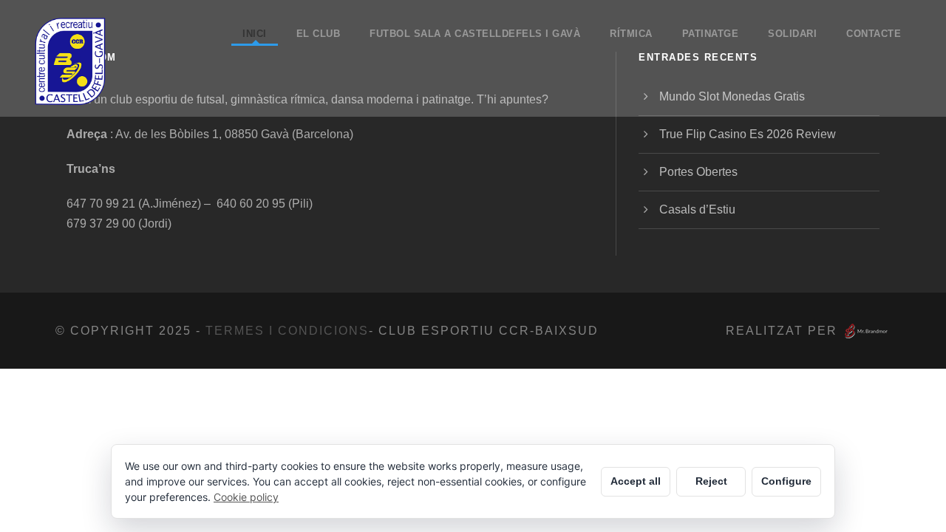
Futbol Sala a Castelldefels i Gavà (475, 33)
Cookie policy (246, 497)
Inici (254, 33)
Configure (786, 481)
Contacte (873, 33)
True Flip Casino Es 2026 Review (747, 134)
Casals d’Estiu (697, 209)
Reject (711, 481)
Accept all (635, 481)
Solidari (792, 33)
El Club (318, 33)
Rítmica (631, 33)
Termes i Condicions (287, 330)
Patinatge (710, 33)
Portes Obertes (698, 172)
